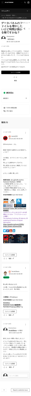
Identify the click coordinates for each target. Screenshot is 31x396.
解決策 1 (6, 98)
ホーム (3, 15)
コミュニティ (5, 11)
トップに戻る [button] (4, 390)
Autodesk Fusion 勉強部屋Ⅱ (12, 305)
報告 (15, 81)
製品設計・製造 (10, 15)
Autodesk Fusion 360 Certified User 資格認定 (14, 209)
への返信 (15, 330)
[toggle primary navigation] (3, 2)
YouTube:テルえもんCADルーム (13, 307)
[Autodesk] (9, 2)
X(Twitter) (6, 303)
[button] (29, 29)
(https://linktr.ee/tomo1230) (12, 226)
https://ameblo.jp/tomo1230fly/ (13, 224)
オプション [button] (25, 23)
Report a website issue (20, 390)
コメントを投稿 (15, 72)
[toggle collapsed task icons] (21, 2)
